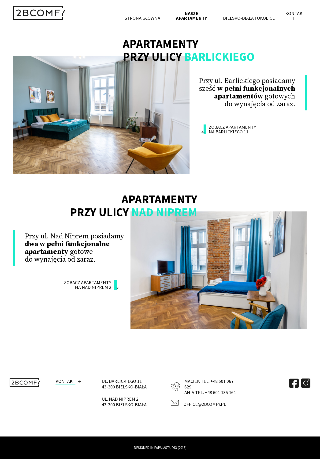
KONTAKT (65, 381)
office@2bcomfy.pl (204, 404)
